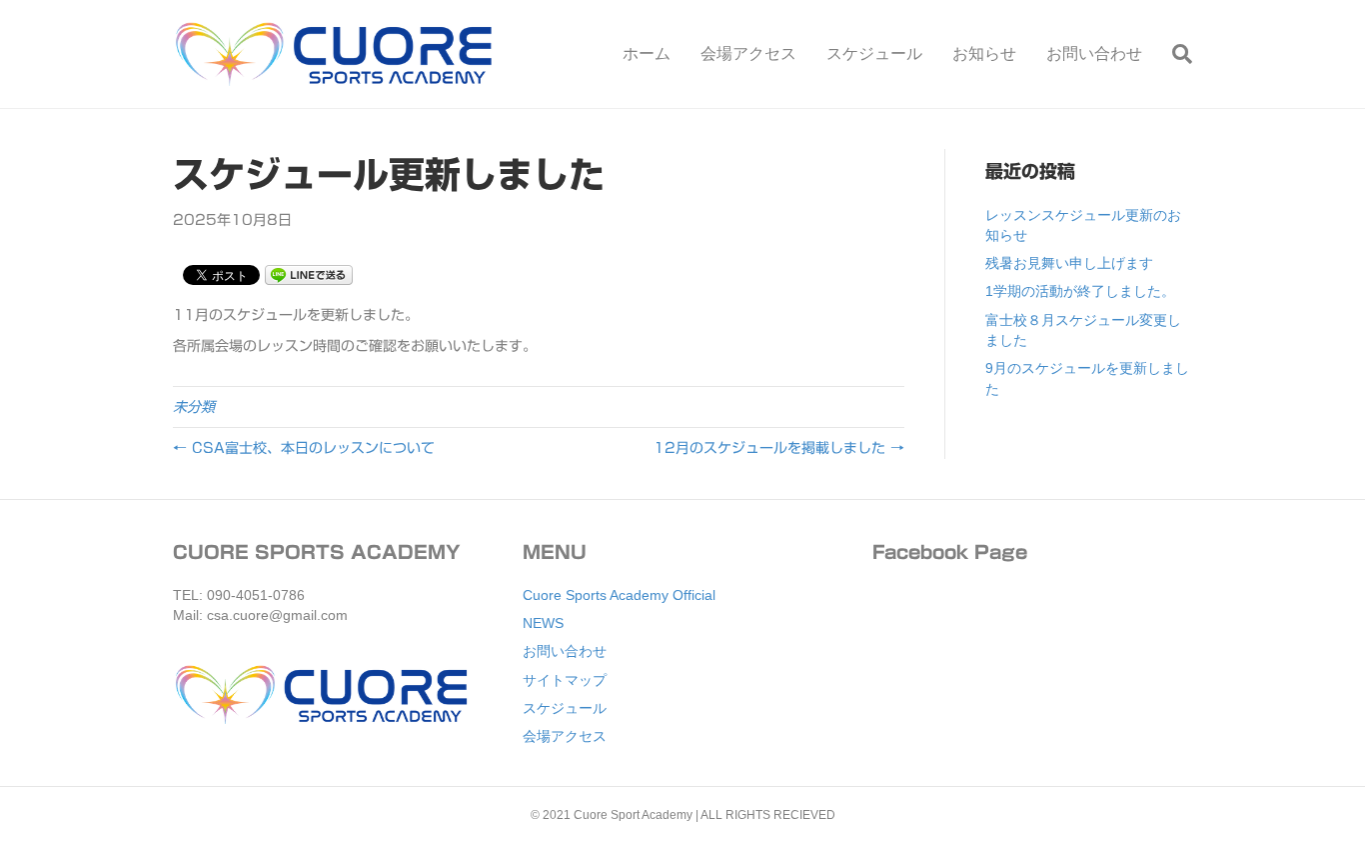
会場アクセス (748, 53)
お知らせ (984, 53)
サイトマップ (565, 680)
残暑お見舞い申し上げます (1069, 263)
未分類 (194, 407)
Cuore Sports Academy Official (619, 595)
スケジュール (874, 53)
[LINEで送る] (309, 274)
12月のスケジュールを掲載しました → (779, 448)
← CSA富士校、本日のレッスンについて (304, 448)
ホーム (647, 53)
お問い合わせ (1094, 53)
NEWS (543, 623)
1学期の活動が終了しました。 (1080, 291)
